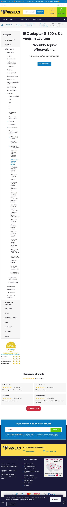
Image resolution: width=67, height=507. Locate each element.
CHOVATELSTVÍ (9, 40)
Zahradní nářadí (11, 73)
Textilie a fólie (10, 79)
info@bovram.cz (30, 451)
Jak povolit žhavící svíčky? (8, 474)
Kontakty (3, 5)
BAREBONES (9, 309)
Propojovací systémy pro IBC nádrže (13, 132)
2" (9, 109)
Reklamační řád (28, 480)
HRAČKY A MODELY (11, 318)
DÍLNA (7, 313)
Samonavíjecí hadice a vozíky (13, 117)
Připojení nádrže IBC (14, 142)
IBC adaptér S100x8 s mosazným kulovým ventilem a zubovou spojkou (14, 224)
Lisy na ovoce (11, 293)
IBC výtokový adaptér (14, 137)
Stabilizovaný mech (12, 76)
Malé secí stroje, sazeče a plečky (11, 62)
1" (9, 106)
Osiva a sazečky (11, 87)
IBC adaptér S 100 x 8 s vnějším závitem (14, 162)
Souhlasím (55, 499)
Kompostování (11, 289)
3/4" (10, 103)
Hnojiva (9, 56)
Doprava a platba (29, 464)
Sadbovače (10, 70)
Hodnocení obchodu (33, 373)
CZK (61, 5)
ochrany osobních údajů (16, 434)
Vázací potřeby (11, 286)
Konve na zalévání (14, 96)
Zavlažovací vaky (13, 282)
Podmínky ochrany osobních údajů (32, 472)
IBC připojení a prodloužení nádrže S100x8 (15, 251)
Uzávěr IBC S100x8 (14, 261)
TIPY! (6, 322)
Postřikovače (10, 67)
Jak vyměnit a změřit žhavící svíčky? (8, 471)
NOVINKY (8, 331)
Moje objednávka (29, 475)
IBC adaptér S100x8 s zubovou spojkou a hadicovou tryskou (14, 186)
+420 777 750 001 (51, 451)
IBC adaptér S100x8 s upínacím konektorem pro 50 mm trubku (14, 243)
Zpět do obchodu (44, 64)
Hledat (40, 12)
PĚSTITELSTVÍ (9, 49)
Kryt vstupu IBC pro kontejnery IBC (15, 267)
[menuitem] (9, 19)
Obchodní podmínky (29, 469)
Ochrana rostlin (11, 59)
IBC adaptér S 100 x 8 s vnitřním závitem (14, 170)
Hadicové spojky (13, 128)
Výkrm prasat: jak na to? (7, 464)
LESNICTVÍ (8, 45)
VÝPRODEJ (8, 327)
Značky (7, 336)
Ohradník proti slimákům (11, 296)
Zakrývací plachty (11, 90)
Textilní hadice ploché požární (13, 278)
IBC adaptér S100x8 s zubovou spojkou (14, 177)
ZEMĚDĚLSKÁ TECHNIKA (9, 303)
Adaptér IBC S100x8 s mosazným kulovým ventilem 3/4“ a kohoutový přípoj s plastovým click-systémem (15, 211)
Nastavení (11, 504)
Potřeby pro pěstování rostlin (13, 83)
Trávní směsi (10, 53)
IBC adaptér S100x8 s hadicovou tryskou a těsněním (14, 154)
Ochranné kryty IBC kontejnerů (15, 273)
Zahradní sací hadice (12, 113)
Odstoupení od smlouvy (30, 478)
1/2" (10, 99)
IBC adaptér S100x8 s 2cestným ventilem (14, 234)
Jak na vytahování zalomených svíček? (9, 477)
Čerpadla (11, 121)
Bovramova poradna (29, 466)
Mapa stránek (28, 483)
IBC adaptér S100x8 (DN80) (15, 146)
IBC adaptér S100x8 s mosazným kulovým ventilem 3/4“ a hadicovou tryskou (15, 197)
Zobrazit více (33, 409)
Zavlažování (10, 93)
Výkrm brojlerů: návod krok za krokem (9, 467)
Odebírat (56, 430)
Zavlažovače (12, 124)
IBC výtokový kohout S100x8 (15, 256)
